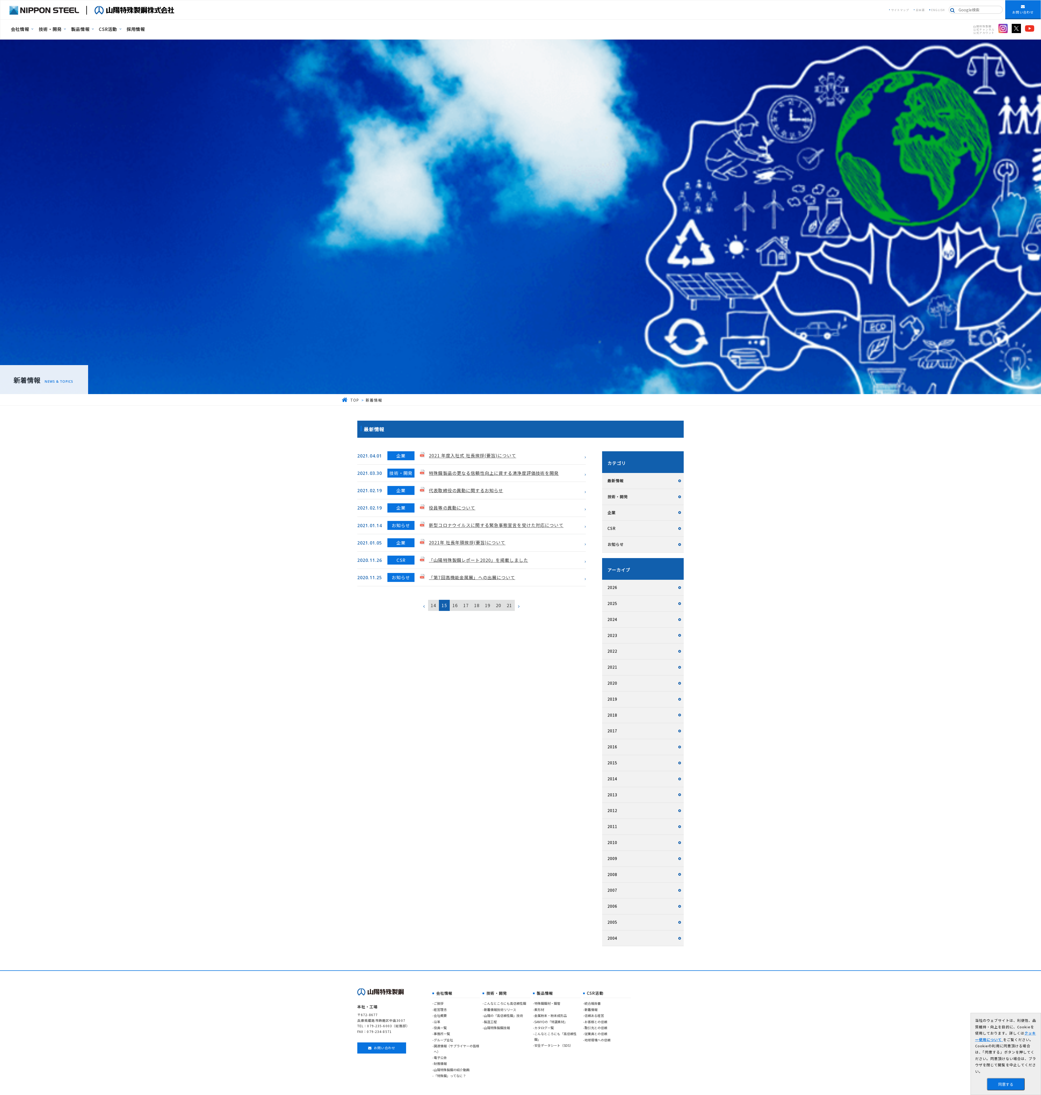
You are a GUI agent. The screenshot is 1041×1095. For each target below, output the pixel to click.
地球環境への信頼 (597, 1040)
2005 (612, 922)
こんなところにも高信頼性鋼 (505, 1003)
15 (444, 605)
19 (487, 605)
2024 (612, 619)
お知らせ (616, 544)
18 (477, 605)
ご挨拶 (439, 1003)
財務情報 (440, 1063)
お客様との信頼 (595, 1021)
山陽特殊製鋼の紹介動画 (452, 1069)
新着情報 (590, 1009)
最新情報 (616, 480)
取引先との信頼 (595, 1027)
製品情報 (80, 29)
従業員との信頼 (595, 1033)
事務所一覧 (442, 1033)
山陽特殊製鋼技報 (497, 1027)
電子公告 (440, 1057)
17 (466, 605)
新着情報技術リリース (500, 1009)
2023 (612, 635)
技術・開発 (50, 29)
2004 (612, 938)
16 (455, 605)
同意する (1005, 1084)
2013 (612, 794)
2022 (612, 651)
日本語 (920, 10)
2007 (612, 890)
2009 (612, 858)
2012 (612, 810)
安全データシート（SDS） (553, 1045)
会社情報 (20, 29)
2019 (612, 699)
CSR (612, 528)
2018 (612, 715)
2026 (612, 587)
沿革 (437, 1021)
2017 (612, 730)
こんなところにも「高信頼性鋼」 (555, 1036)
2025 (612, 603)
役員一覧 (440, 1027)
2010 (612, 842)
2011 (612, 826)
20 (498, 605)
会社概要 (440, 1015)
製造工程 (490, 1021)
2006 (612, 906)
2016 (612, 746)
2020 (612, 683)
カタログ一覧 (544, 1027)
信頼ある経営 (594, 1015)
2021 (612, 667)
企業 (612, 512)
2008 (612, 874)
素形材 (539, 1009)
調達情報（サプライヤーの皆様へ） (456, 1049)
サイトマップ (900, 10)
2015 (612, 762)
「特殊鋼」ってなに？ (450, 1075)
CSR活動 (108, 29)
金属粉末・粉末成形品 (550, 1015)
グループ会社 (443, 1040)
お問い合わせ (1023, 12)
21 (509, 605)
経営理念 (440, 1009)
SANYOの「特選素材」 (550, 1021)
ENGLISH (938, 10)
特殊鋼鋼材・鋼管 (547, 1003)
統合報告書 (592, 1003)
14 (433, 605)
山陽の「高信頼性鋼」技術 (503, 1015)
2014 (612, 778)
